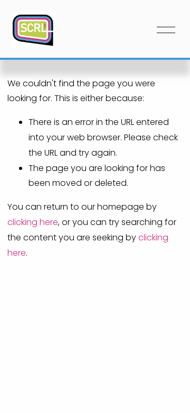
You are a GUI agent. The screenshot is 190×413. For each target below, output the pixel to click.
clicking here (32, 222)
